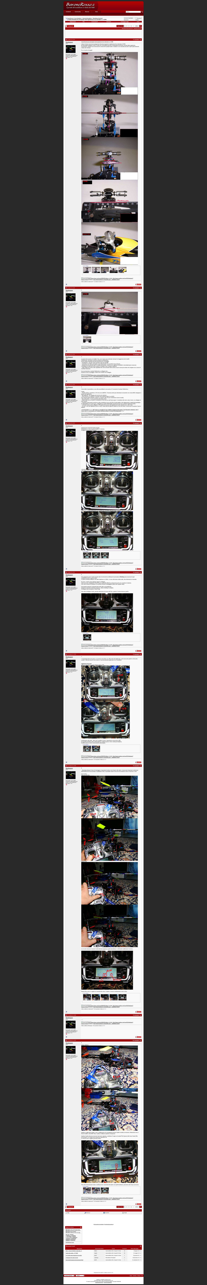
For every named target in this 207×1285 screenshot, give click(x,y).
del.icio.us (88, 1212)
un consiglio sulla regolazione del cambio (74, 1255)
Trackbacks (68, 1238)
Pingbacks (68, 1239)
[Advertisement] (121, 5)
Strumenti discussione (126, 28)
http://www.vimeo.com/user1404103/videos (98, 278)
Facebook (107, 1212)
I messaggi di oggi (124, 21)
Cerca (138, 21)
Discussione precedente (99, 1224)
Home (131, 1275)
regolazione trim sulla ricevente (72, 1257)
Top (142, 1275)
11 (131, 1206)
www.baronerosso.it (99, 1282)
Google (125, 1212)
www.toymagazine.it (108, 1282)
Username (126, 18)
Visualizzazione (137, 28)
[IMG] (70, 1236)
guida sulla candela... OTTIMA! (72, 1253)
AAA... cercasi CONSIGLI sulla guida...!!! (74, 1250)
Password (126, 19)
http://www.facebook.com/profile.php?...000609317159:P (106, 279)
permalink (137, 39)
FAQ (83, 21)
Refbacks (68, 1240)
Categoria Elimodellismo (87, 18)
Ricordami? (139, 18)
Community (93, 21)
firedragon (69, 42)
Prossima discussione (108, 1224)
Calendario (108, 21)
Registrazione (73, 21)
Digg (68, 1212)
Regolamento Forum (70, 1242)
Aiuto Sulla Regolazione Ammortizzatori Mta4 (74, 1259)
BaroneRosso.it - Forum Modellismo (74, 18)
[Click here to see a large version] (109, 73)
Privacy (138, 1275)
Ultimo (137, 1206)
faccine (68, 1235)
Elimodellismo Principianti (98, 18)
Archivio (135, 1275)
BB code (67, 1234)
